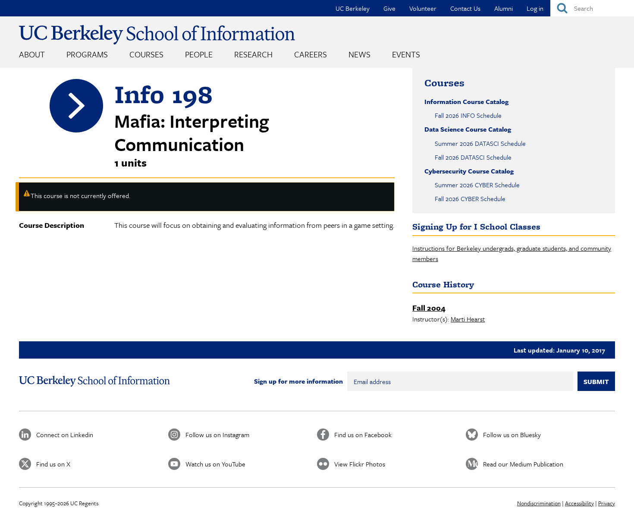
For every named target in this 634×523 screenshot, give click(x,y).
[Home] (157, 34)
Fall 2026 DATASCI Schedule (473, 157)
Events (406, 54)
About (32, 54)
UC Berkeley (353, 8)
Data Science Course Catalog (467, 129)
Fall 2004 (429, 307)
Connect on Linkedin (64, 434)
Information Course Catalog (466, 101)
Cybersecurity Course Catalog (469, 171)
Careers (310, 54)
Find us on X (53, 464)
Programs (87, 54)
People (199, 54)
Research (253, 54)
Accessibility (579, 503)
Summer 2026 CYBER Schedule (477, 184)
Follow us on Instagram (217, 434)
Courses (146, 54)
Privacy (606, 503)
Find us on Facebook (363, 434)
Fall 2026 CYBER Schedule (470, 198)
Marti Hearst (468, 319)
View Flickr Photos (359, 464)
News (359, 54)
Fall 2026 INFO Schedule (468, 115)
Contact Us (465, 8)
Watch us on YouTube (215, 464)
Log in (535, 8)
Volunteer (422, 8)
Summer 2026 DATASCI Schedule (480, 143)
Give (389, 8)
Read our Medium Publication (523, 464)
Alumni (503, 8)
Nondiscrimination (539, 503)
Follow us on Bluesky (512, 434)
